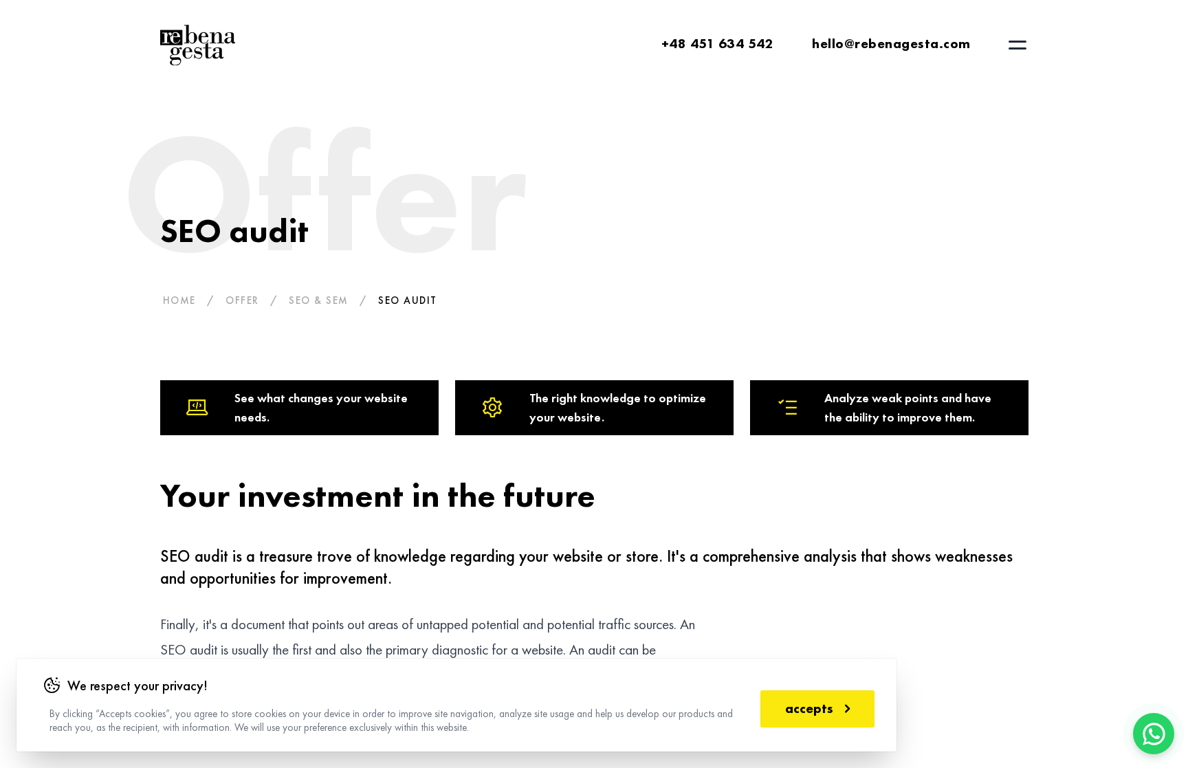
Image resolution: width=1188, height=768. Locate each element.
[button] (1017, 45)
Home (179, 300)
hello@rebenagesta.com (891, 43)
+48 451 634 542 (717, 43)
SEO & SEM (319, 300)
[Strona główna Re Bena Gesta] (198, 45)
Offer (242, 300)
